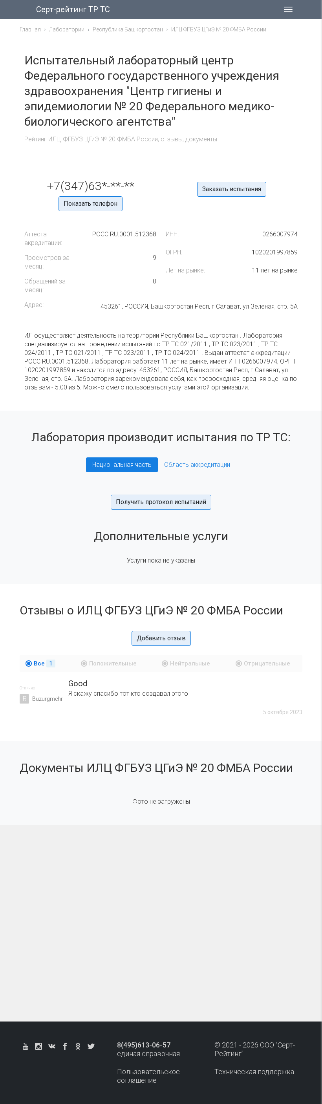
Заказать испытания (231, 189)
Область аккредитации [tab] (197, 464)
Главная (30, 29)
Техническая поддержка (254, 1071)
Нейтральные (190, 663)
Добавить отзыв (161, 638)
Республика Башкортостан (128, 29)
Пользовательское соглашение (148, 1075)
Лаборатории (66, 29)
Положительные (113, 663)
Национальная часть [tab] (122, 464)
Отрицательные (267, 663)
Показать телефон (90, 203)
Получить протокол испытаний (161, 502)
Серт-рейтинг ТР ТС (73, 9)
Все (43, 663)
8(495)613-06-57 (143, 1045)
